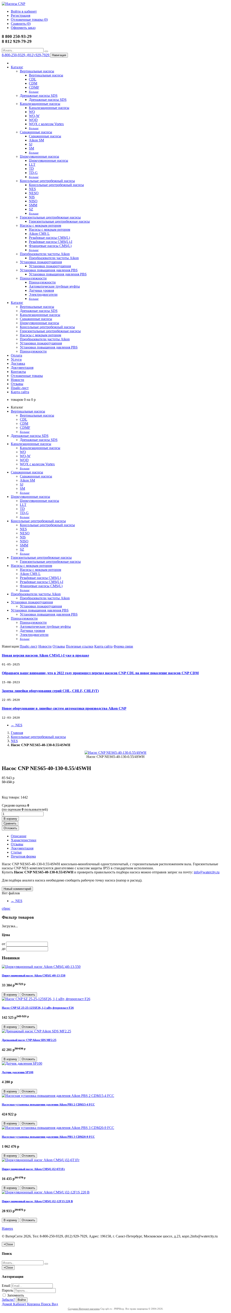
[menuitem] (34, 91)
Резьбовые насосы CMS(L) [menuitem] (49, 238)
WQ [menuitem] (32, 112)
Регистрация (20, 15)
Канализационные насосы (40, 104)
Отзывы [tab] (17, 844)
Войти (22, 1299)
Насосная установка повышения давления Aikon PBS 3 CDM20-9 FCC (48, 1136)
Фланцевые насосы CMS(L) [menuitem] (50, 246)
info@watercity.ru (206, 872)
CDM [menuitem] (33, 83)
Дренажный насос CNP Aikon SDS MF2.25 (29, 1040)
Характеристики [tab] (23, 840)
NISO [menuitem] (33, 201)
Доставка (18, 363)
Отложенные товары (27, 376)
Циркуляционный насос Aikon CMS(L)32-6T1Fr (33, 1169)
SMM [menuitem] (33, 205)
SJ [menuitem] (30, 144)
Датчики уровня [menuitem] (41, 290)
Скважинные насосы (36, 132)
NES (16, 725)
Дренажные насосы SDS (39, 95)
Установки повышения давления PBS (49, 270)
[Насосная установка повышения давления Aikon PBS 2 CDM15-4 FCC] (58, 1096)
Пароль (7, 1290)
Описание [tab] (18, 836)
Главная (17, 733)
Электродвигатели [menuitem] (43, 294)
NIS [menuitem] (32, 197)
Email (6, 1286)
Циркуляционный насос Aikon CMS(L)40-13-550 (33, 975)
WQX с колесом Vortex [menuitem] (46, 124)
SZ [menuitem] (31, 209)
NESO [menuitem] (34, 193)
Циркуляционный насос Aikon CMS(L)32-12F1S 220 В (37, 1201)
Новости (17, 380)
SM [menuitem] (31, 148)
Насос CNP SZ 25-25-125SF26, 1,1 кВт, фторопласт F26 (38, 1007)
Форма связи (123, 646)
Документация (22, 367)
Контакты (18, 372)
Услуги (16, 359)
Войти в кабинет (24, 11)
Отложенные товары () (29, 19)
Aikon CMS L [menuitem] (39, 233)
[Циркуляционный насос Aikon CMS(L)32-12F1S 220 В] (46, 1192)
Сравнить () (21, 23)
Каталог (17, 67)
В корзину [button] (10, 818)
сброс (6, 908)
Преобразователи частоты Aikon (45, 254)
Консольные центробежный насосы (47, 181)
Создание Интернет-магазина (84, 1308)
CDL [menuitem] (32, 79)
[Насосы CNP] (13, 4)
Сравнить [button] (10, 823)
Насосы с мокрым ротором (40, 225)
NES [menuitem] (32, 189)
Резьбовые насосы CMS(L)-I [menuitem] (50, 242)
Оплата (16, 355)
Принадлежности (33, 278)
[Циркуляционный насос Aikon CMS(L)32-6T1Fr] (40, 1160)
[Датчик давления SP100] (22, 1063)
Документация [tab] (22, 848)
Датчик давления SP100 (17, 1072)
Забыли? (8, 1299)
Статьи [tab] (16, 852)
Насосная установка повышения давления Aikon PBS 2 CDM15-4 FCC (48, 1104)
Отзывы (17, 384)
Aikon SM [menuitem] (36, 140)
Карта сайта (20, 392)
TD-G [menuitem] (33, 173)
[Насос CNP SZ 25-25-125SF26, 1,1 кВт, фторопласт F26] (46, 999)
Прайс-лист (20, 388)
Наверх (7, 1228)
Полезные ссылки (79, 646)
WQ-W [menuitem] (34, 116)
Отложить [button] (10, 828)
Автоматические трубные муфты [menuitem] (54, 286)
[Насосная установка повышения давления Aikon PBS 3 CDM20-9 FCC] (58, 1128)
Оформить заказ (23, 28)
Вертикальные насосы (37, 71)
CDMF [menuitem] (34, 87)
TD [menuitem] (31, 169)
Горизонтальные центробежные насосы (50, 217)
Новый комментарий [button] (17, 889)
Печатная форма (23, 856)
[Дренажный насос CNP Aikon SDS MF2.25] (36, 1031)
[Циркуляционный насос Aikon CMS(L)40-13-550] (41, 967)
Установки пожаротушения (41, 262)
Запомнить (15, 1295)
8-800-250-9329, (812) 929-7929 (26, 55)
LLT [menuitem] (32, 164)
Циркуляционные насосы (39, 156)
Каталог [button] (17, 303)
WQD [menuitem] (33, 120)
